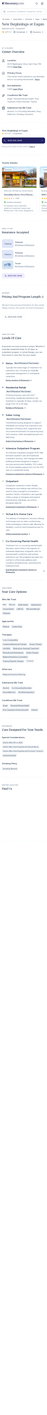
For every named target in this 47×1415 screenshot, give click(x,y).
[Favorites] (36, 3)
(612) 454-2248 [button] (15, 276)
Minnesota (28, 19)
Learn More (18, 89)
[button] (42, 4)
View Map (17, 67)
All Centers (6, 19)
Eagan (37, 19)
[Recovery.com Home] (13, 3)
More (37, 79)
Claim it (32, 147)
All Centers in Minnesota (24, 245)
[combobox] (23, 11)
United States (17, 19)
